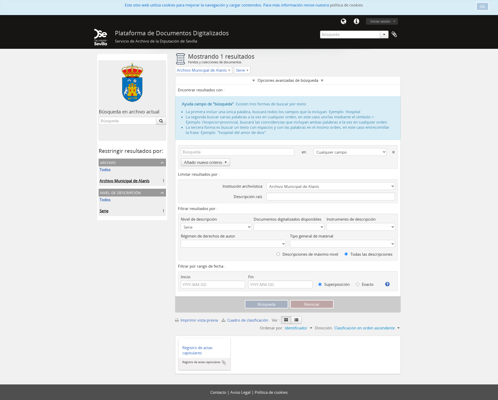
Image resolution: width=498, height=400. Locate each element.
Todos (105, 169)
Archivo (108, 162)
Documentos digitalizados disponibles (287, 219)
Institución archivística (242, 186)
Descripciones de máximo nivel (309, 254)
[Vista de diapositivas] (286, 320)
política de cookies (346, 5)
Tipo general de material (311, 236)
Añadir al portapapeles (223, 362)
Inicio (185, 276)
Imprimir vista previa (198, 320)
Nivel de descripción (120, 192)
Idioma (343, 21)
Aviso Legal (241, 392)
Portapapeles (394, 34)
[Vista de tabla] (296, 320)
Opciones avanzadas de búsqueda (288, 80)
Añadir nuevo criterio (203, 162)
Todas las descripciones (370, 254)
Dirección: (324, 327)
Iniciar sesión (380, 21)
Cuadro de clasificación (247, 320)
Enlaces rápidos (356, 21)
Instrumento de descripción (351, 219)
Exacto (367, 284)
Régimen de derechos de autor (208, 236)
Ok (482, 6)
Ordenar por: (271, 327)
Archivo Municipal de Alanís (124, 180)
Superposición (336, 284)
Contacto (218, 392)
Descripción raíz (248, 196)
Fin (251, 276)
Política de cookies (271, 392)
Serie (104, 210)
